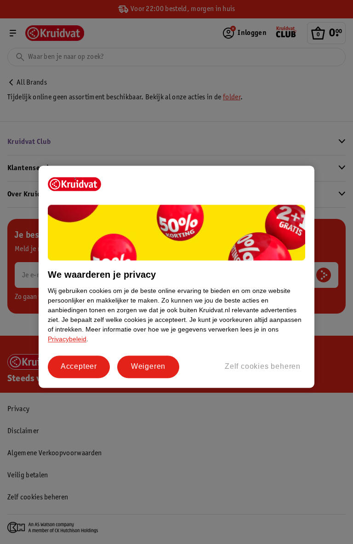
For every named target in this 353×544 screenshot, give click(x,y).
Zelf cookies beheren (263, 367)
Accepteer (79, 367)
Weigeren (148, 367)
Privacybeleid (67, 339)
